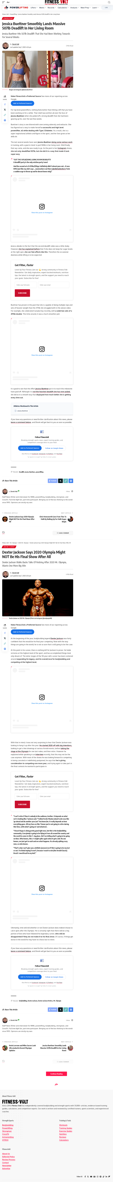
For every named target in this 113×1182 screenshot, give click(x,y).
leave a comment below (21, 422)
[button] (4, 2)
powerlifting (39, 472)
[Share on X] (5, 109)
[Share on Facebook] (5, 104)
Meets (41, 8)
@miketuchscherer (59, 169)
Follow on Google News (54, 448)
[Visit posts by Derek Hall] (5, 491)
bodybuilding (23, 1001)
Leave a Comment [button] (64, 533)
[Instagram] (72, 491)
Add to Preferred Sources (22, 103)
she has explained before (29, 249)
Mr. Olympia (57, 1001)
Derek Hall (15, 44)
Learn (94, 8)
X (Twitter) (49, 454)
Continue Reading (56, 1074)
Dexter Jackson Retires (45, 1001)
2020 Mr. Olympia (9, 547)
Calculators (62, 8)
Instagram (62, 148)
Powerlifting (8, 18)
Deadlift (21, 472)
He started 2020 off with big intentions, (55, 745)
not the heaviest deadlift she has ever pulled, (51, 392)
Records (51, 8)
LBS (106, 7)
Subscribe (22, 293)
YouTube (59, 454)
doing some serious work (61, 142)
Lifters (33, 8)
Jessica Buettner (17, 116)
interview (39, 754)
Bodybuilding (8, 1088)
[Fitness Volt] (56, 2)
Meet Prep (85, 8)
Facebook (35, 454)
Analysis (73, 8)
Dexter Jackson (57, 638)
